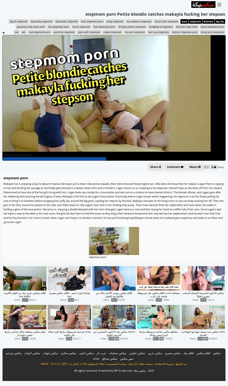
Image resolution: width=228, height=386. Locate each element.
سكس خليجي (137, 353)
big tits (220, 21)
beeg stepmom (115, 21)
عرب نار (101, 353)
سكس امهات (50, 353)
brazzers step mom (187, 26)
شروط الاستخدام (164, 364)
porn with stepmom (89, 32)
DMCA (44, 364)
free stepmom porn (104, 26)
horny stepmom (81, 26)
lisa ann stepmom (135, 32)
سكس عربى (155, 353)
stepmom (195, 21)
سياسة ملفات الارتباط (141, 364)
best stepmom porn (92, 21)
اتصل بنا (74, 364)
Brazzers (208, 21)
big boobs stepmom (67, 21)
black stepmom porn (212, 26)
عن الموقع (181, 364)
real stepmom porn (39, 32)
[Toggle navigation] (220, 4)
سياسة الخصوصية (116, 364)
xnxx (184, 21)
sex (17, 32)
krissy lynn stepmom (212, 32)
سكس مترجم (14, 353)
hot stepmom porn (58, 26)
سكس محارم (68, 353)
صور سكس (126, 358)
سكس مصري (173, 353)
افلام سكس (203, 353)
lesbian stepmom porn (185, 32)
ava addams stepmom (139, 21)
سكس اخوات (32, 353)
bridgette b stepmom (161, 26)
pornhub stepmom (64, 32)
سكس (216, 353)
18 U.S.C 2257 (59, 364)
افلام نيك (188, 353)
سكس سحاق (109, 358)
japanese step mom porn (31, 26)
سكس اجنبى (86, 353)
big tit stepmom (19, 21)
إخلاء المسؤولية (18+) (92, 364)
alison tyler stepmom (166, 21)
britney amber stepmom (132, 26)
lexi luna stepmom (158, 32)
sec (24, 32)
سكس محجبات (117, 353)
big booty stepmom (41, 21)
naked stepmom (112, 32)
